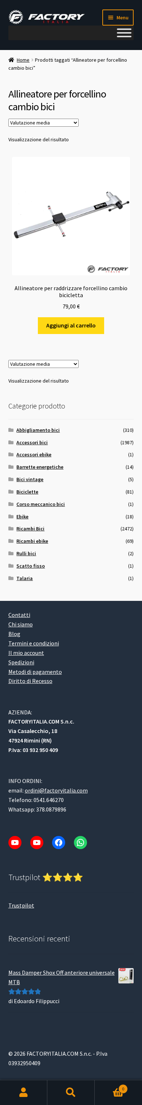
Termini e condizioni (33, 643)
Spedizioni (21, 662)
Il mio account (26, 652)
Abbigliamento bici (38, 430)
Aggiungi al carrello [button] (71, 325)
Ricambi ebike (32, 541)
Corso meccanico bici (40, 504)
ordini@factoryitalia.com (56, 790)
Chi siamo (20, 624)
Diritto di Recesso (30, 680)
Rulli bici (26, 553)
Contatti (19, 614)
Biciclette (27, 491)
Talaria (24, 578)
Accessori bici (32, 442)
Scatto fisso (30, 566)
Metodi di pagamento (35, 671)
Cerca (71, 1092)
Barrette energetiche (39, 467)
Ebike (22, 516)
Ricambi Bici (30, 528)
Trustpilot (21, 905)
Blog (14, 633)
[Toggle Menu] (124, 32)
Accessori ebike (33, 454)
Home (23, 60)
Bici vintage (29, 479)
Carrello (109, 1086)
